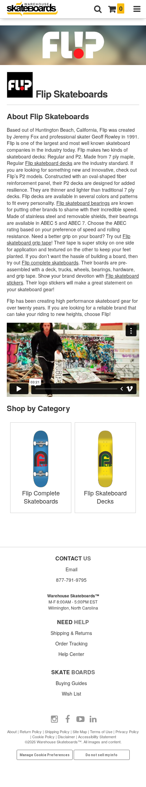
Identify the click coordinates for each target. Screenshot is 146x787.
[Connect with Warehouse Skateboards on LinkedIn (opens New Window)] (93, 719)
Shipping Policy (57, 731)
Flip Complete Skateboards (41, 496)
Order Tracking (71, 643)
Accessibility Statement (97, 736)
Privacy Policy (127, 731)
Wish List (71, 693)
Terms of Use (101, 731)
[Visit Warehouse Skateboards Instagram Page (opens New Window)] (55, 719)
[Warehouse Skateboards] (36, 9)
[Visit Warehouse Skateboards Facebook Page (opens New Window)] (67, 719)
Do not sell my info (101, 755)
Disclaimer (66, 736)
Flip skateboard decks (48, 162)
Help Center (71, 654)
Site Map (80, 731)
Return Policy (31, 731)
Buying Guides (71, 683)
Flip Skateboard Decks (105, 496)
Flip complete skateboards (50, 262)
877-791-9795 (71, 579)
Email (71, 569)
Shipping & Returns (71, 633)
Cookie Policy (43, 736)
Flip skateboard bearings (83, 202)
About (12, 731)
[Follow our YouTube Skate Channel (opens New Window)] (80, 719)
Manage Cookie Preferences (45, 755)
